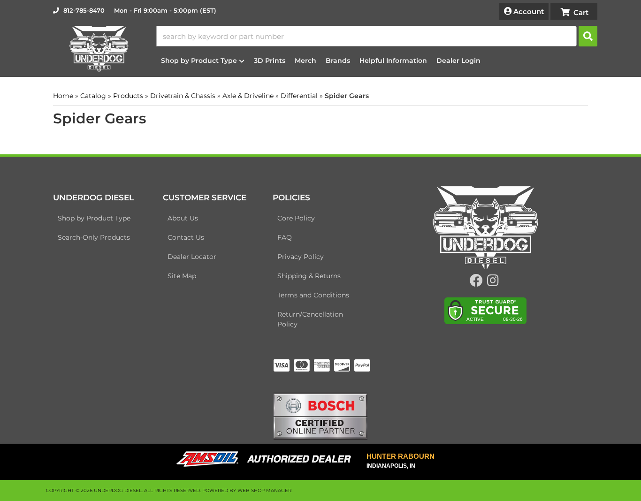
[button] (376, 36)
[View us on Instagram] (493, 283)
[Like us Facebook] (476, 283)
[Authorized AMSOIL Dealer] (266, 459)
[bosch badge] (320, 415)
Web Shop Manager (264, 490)
